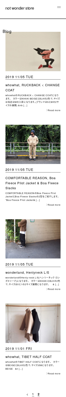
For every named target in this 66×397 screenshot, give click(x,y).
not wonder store (19, 8)
